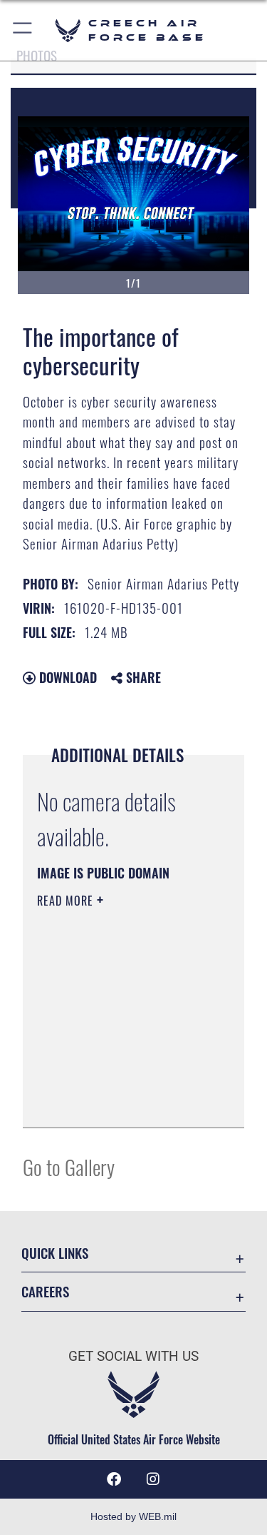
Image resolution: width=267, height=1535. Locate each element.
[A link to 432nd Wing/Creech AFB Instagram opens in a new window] (153, 1479)
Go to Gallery (69, 1166)
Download (66, 677)
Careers (45, 1291)
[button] (23, 30)
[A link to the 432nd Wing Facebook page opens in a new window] (114, 1479)
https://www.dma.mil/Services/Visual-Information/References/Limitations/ (123, 1101)
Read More (67, 900)
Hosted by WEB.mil (133, 1516)
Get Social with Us (133, 1356)
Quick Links (54, 1252)
